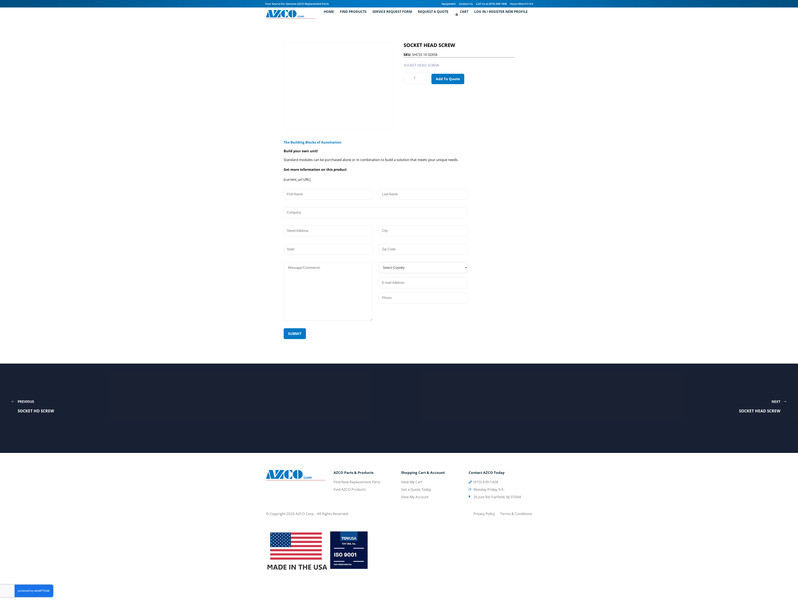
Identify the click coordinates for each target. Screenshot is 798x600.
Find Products (353, 12)
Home (329, 12)
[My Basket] (456, 14)
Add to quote (448, 78)
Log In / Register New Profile (501, 12)
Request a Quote (433, 12)
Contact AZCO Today (487, 472)
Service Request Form (392, 12)
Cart (464, 12)
